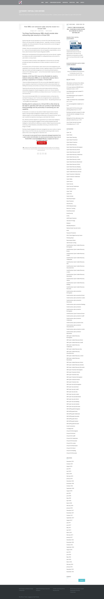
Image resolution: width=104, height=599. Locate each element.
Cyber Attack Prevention (72, 139)
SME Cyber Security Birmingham (74, 384)
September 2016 (70, 547)
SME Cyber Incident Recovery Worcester (76, 367)
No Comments (49, 30)
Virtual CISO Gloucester (26, 148)
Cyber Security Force (71, 188)
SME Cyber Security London (73, 394)
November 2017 (70, 513)
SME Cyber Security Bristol (73, 387)
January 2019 (69, 478)
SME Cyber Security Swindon (73, 404)
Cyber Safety (69, 179)
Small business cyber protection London (76, 329)
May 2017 (69, 527)
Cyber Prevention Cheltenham (73, 174)
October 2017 (70, 515)
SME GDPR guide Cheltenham (73, 413)
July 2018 (69, 493)
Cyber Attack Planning (72, 137)
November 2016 (70, 542)
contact (40, 140)
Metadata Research (71, 225)
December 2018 (70, 481)
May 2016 (69, 557)
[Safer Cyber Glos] (75, 68)
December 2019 (70, 461)
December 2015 (70, 569)
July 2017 (69, 522)
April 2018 (69, 500)
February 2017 (70, 535)
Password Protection (71, 233)
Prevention (65, 2)
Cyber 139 (69, 132)
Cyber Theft (69, 191)
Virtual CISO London (34, 148)
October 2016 (70, 544)
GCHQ (68, 215)
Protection (72, 2)
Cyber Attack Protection (72, 142)
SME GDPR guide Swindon (72, 421)
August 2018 (69, 490)
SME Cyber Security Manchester (74, 396)
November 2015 (70, 571)
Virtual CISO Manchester (42, 148)
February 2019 (70, 476)
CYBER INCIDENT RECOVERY (55, 2)
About (46, 2)
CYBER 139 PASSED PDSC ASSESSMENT (75, 99)
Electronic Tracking (71, 208)
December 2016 (70, 539)
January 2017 (69, 537)
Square (30, 597)
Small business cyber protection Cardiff (75, 316)
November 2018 (70, 483)
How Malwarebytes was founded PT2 (75, 91)
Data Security (70, 203)
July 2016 (69, 552)
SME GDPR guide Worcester (73, 423)
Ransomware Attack (71, 240)
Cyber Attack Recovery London (73, 159)
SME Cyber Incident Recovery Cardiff (75, 342)
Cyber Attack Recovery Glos (73, 157)
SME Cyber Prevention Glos (73, 374)
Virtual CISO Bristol (41, 147)
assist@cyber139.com (41, 138)
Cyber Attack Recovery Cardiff (73, 152)
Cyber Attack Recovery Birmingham (74, 147)
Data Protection (70, 201)
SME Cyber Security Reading (73, 401)
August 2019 (69, 466)
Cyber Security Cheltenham (73, 186)
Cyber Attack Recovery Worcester (74, 169)
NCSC (68, 230)
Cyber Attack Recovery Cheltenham (74, 154)
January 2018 (69, 508)
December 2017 (70, 510)
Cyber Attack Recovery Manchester (74, 162)
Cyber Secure (70, 181)
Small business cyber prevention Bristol (75, 295)
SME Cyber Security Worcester (73, 406)
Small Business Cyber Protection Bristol (75, 313)
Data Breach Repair (71, 198)
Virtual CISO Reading (56, 148)
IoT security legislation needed (73, 104)
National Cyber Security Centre (74, 228)
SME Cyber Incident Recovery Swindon (75, 364)
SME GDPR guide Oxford (72, 418)
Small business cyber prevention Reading (76, 304)
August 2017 (69, 520)
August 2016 (69, 549)
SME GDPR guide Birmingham (73, 409)
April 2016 (69, 559)
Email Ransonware (71, 211)
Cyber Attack (69, 135)
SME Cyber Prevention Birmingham (75, 369)
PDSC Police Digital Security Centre (74, 235)
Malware (68, 223)
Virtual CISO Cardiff (47, 147)
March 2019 (69, 473)
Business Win (56, 590)
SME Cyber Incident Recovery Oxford (75, 362)
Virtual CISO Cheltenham (55, 147)
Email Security (70, 213)
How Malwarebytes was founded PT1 (75, 95)
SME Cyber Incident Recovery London (75, 355)
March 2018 (69, 503)
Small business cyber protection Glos (75, 322)
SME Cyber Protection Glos (73, 382)
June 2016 (69, 554)
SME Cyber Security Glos (72, 391)
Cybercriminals (70, 196)
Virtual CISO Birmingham (33, 147)
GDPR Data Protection (72, 218)
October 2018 (70, 486)
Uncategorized (26, 147)
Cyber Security (41, 30)
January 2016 (69, 566)
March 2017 (69, 532)
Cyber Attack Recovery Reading (74, 166)
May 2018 (69, 498)
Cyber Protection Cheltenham (73, 176)
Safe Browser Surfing (71, 242)
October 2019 (70, 464)
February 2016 (70, 564)
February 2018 (70, 505)
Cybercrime (69, 193)
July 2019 (69, 468)
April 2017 (69, 530)
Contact (82, 2)
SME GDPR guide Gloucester (73, 416)
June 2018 (69, 495)
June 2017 (69, 525)
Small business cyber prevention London (76, 297)
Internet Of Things (71, 220)
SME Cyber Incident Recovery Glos (74, 349)
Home (42, 2)
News (77, 2)
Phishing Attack (70, 238)
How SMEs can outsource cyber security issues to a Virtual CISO (41, 27)
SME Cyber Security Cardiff (73, 389)
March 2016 (69, 562)
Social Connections (71, 426)
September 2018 (70, 488)
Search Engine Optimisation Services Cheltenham (77, 590)
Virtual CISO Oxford (49, 148)
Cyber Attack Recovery (72, 144)
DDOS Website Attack (71, 206)
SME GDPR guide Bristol (72, 411)
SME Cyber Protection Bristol (73, 379)
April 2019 (69, 471)
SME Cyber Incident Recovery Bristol (75, 340)
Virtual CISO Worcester (41, 150)
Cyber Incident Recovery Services (74, 171)
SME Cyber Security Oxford (73, 399)
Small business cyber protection (74, 307)
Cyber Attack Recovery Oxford (73, 164)
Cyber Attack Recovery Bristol (73, 149)
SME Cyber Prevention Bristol (73, 372)
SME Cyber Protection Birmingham (74, 377)
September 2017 (70, 517)
